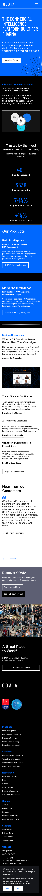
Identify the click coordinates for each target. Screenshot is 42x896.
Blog (4, 780)
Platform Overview (10, 738)
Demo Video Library (10, 741)
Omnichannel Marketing (12, 762)
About (5, 805)
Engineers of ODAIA (10, 819)
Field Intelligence (9, 731)
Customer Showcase (11, 794)
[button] (36, 4)
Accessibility (7, 837)
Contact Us (7, 829)
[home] (8, 4)
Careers (5, 812)
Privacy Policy (8, 833)
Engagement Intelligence (12, 755)
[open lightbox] (21, 121)
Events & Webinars (10, 791)
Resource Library (9, 776)
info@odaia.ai (7, 850)
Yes (7, 889)
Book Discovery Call (10, 745)
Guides (5, 784)
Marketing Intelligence (11, 734)
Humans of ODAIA (10, 816)
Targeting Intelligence (11, 759)
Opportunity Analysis (11, 766)
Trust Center (7, 840)
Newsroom (7, 808)
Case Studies (7, 787)
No (18, 889)
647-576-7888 (8, 854)
